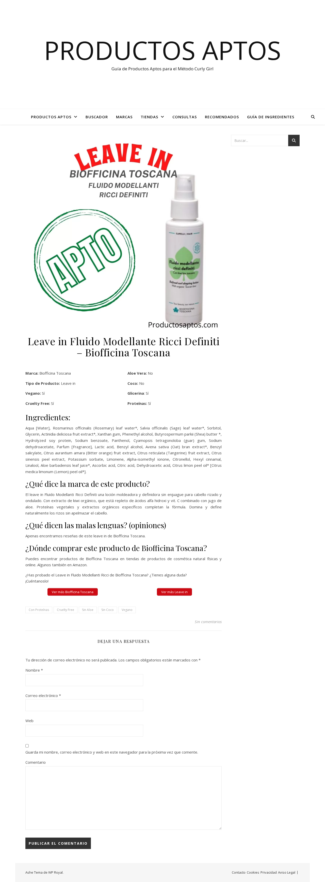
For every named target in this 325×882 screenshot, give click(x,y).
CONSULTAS (184, 116)
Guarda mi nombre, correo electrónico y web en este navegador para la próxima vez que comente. (111, 752)
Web (29, 720)
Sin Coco (107, 610)
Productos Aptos (162, 50)
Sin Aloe (87, 610)
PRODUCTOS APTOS (51, 116)
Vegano (127, 610)
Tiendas (149, 116)
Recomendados (222, 116)
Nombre (34, 670)
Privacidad (269, 872)
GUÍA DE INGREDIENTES (270, 116)
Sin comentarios (208, 621)
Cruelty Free (65, 610)
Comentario (35, 762)
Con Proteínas (39, 610)
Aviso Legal (286, 872)
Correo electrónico (43, 695)
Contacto (239, 872)
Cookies (253, 872)
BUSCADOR (97, 116)
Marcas (124, 116)
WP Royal (55, 872)
